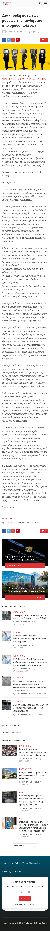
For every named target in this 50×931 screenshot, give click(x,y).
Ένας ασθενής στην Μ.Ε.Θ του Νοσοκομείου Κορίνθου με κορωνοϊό (33, 775)
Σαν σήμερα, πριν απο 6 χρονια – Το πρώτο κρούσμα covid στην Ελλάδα (30, 617)
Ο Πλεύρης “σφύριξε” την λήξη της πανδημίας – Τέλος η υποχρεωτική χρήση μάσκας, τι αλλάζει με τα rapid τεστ (33, 826)
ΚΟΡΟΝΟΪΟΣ (6, 11)
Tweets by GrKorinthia (11, 871)
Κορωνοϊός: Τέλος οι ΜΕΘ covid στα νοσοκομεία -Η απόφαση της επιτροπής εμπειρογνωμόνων (31, 800)
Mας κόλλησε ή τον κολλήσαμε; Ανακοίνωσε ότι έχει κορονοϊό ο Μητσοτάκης (33, 752)
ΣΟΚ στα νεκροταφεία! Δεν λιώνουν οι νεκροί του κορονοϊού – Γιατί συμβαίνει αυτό (30, 708)
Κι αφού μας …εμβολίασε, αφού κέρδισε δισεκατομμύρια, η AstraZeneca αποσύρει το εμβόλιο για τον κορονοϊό (29, 685)
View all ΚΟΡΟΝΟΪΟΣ (23, 845)
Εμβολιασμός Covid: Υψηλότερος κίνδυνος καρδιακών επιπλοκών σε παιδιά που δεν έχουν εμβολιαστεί (30, 662)
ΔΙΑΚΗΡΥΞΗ (22, 523)
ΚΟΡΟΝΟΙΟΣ (33, 523)
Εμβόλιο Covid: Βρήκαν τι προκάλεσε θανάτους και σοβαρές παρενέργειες (29, 638)
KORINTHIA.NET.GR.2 (18, 31)
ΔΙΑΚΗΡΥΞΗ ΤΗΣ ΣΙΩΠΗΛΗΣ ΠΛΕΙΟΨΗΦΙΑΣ (25, 78)
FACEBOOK (11, 523)
